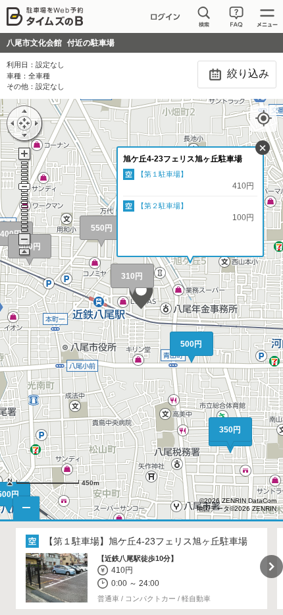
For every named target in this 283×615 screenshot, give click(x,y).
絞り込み (246, 73)
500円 (191, 344)
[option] (141, 569)
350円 (230, 429)
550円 (102, 228)
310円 (132, 276)
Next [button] (271, 566)
